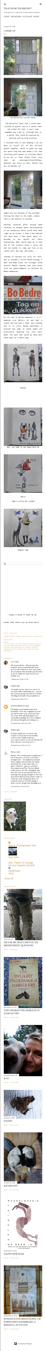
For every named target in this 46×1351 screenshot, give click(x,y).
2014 (11, 873)
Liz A (13, 662)
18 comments (14, 1190)
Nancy (13, 752)
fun (31, 636)
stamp (10, 639)
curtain (23, 636)
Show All (8, 878)
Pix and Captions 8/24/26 (21, 865)
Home (6, 17)
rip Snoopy (10, 1185)
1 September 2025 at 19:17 (19, 699)
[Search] (40, 3)
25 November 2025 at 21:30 (20, 786)
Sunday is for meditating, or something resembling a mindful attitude (22, 1321)
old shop (27, 17)
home (6, 639)
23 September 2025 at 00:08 (21, 723)
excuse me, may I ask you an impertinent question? (21, 944)
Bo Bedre (37, 317)
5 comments (13, 949)
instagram (16, 17)
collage (17, 636)
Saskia (13, 686)
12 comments (14, 1258)
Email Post (13, 633)
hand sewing (37, 636)
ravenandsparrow (18, 706)
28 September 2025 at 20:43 (20, 745)
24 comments (14, 1082)
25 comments (14, 1125)
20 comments (14, 1017)
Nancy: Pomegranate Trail (22, 845)
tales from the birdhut (18, 8)
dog (28, 636)
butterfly (12, 636)
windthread (14, 870)
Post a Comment (10, 792)
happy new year (14, 1253)
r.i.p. (6, 1078)
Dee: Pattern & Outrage (20, 862)
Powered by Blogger (25, 1344)
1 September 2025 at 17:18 (19, 679)
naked (8, 1120)
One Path (13, 857)
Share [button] (6, 633)
